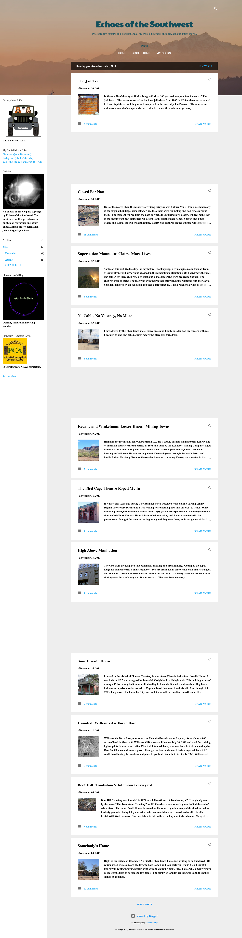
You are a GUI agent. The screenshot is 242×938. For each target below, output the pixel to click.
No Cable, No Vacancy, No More (105, 315)
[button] (209, 80)
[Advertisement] (144, 158)
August (9, 259)
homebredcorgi (152, 922)
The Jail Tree (89, 81)
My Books (163, 53)
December (11, 253)
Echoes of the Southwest (144, 24)
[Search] (216, 9)
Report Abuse (10, 376)
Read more (202, 124)
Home (122, 53)
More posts (144, 904)
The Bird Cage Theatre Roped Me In (109, 488)
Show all (206, 66)
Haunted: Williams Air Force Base (107, 723)
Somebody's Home (93, 845)
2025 (5, 247)
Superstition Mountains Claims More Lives (114, 253)
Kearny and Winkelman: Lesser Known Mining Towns (123, 426)
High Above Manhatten (97, 550)
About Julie (141, 53)
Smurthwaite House (94, 661)
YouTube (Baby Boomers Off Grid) (22, 162)
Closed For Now (91, 191)
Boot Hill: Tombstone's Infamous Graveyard (115, 785)
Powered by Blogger (146, 916)
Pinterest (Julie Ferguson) (17, 154)
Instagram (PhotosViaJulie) (18, 158)
